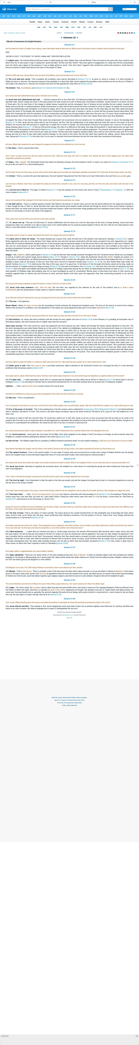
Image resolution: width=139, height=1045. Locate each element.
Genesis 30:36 (41, 227)
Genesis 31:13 (69, 180)
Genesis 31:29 (69, 402)
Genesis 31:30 (47, 255)
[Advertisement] (69, 666)
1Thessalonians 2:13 (107, 190)
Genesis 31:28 (18, 382)
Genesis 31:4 (69, 92)
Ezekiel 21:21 (124, 269)
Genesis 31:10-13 (84, 79)
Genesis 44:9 (64, 437)
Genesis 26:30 (62, 543)
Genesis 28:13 (22, 192)
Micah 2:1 (114, 409)
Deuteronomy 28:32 (91, 409)
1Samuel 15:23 (74, 257)
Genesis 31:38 (104, 494)
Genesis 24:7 (61, 88)
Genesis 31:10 (11, 122)
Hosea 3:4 (9, 269)
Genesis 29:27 (11, 499)
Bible (5, 33)
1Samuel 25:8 (120, 239)
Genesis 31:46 (86, 319)
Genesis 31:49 (69, 564)
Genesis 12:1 (41, 88)
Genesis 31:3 (69, 72)
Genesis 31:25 (104, 541)
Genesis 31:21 (69, 294)
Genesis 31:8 (117, 162)
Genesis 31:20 (69, 280)
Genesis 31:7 (69, 141)
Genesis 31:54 (69, 599)
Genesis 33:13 (25, 136)
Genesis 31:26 (69, 372)
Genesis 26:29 (86, 84)
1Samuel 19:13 (93, 262)
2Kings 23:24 (55, 266)
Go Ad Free (5, 1036)
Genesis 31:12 (127, 162)
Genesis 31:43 (69, 522)
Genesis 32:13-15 (52, 129)
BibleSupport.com (68, 615)
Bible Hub (69, 618)
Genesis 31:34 (25, 264)
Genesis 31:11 (52, 190)
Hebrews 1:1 (120, 190)
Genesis (23, 33)
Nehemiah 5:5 (104, 409)
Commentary (11, 33)
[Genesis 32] (136, 470)
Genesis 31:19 (28, 127)
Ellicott (17, 33)
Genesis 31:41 (69, 487)
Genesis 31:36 (69, 459)
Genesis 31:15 (69, 196)
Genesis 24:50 (37, 368)
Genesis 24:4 (51, 88)
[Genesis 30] (2, 470)
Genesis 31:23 (69, 312)
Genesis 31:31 (69, 427)
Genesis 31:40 (69, 473)
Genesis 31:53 (69, 580)
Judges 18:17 (54, 257)
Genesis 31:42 (69, 503)
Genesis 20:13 (55, 595)
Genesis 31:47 (108, 308)
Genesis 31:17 (69, 215)
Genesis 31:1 (69, 45)
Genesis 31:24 (69, 358)
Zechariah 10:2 (89, 266)
